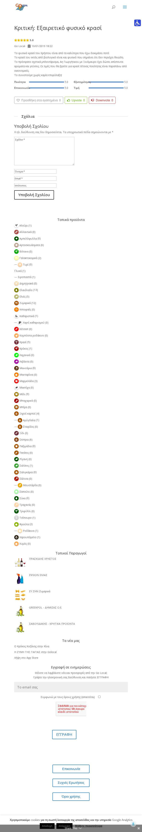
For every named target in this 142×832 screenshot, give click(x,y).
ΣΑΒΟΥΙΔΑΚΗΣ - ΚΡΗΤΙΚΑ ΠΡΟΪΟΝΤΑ (52, 623)
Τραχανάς (25, 504)
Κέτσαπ (23, 329)
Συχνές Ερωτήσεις (71, 783)
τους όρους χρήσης (69, 697)
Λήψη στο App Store (26, 657)
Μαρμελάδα (26, 381)
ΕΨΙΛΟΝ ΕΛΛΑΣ (38, 575)
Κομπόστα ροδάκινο (31, 335)
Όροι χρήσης (71, 796)
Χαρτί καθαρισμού (34, 322)
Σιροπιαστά (24, 277)
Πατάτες (24, 452)
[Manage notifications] (133, 824)
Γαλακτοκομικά (28, 258)
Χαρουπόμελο (27, 537)
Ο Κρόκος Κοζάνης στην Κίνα (31, 646)
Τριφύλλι (25, 511)
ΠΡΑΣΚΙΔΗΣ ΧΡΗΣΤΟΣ (42, 559)
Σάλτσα (23, 478)
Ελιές (22, 296)
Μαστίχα (24, 387)
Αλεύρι (23, 225)
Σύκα (22, 498)
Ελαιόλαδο (26, 290)
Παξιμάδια (25, 446)
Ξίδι (21, 433)
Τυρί (25, 264)
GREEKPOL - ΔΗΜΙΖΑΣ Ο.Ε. (45, 607)
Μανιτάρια (25, 368)
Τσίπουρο (25, 517)
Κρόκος (23, 348)
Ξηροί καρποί (27, 413)
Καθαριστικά (26, 316)
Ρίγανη (23, 459)
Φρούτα (24, 524)
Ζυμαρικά (25, 303)
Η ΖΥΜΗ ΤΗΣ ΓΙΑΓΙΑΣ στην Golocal (35, 652)
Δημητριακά (26, 283)
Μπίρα (23, 407)
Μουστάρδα (30, 485)
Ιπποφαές (25, 309)
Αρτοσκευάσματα (29, 245)
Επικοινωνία (71, 769)
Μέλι (22, 394)
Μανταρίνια (26, 374)
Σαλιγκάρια (26, 472)
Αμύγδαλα (29, 420)
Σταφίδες (28, 426)
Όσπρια (24, 439)
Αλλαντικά (25, 232)
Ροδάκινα (28, 530)
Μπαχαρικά (26, 400)
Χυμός (23, 543)
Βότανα (23, 251)
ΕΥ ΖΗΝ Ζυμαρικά (39, 591)
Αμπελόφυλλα (28, 238)
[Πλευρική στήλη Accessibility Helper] (137, 22)
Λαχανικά (24, 355)
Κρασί (22, 342)
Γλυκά (18, 271)
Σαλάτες (24, 465)
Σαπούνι (24, 491)
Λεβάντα (24, 361)
